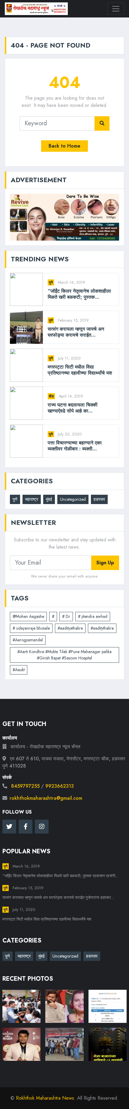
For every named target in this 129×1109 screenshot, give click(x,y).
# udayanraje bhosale (31, 628)
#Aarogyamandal (28, 640)
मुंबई (49, 499)
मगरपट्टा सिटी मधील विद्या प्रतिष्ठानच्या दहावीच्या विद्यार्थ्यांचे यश (80, 369)
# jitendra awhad (92, 616)
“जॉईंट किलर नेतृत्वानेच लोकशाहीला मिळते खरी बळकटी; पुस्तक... (79, 294)
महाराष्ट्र (31, 499)
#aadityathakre (70, 628)
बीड (51, 396)
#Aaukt (19, 670)
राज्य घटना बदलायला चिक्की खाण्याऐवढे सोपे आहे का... (73, 407)
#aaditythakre (102, 628)
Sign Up (105, 562)
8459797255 (25, 786)
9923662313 (59, 786)
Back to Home (64, 145)
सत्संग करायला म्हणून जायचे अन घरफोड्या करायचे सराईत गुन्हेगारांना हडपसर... (58, 897)
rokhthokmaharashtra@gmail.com (46, 798)
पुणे (51, 282)
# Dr (66, 616)
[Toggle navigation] (115, 9)
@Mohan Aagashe (28, 616)
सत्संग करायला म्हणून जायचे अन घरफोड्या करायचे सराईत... (76, 332)
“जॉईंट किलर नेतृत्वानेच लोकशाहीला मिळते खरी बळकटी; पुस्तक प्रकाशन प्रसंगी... (60, 876)
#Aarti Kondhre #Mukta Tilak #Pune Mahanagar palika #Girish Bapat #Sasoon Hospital (64, 655)
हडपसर (99, 499)
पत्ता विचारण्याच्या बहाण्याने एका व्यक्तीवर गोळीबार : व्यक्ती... (75, 445)
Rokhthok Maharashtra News (45, 1098)
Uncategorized (73, 499)
